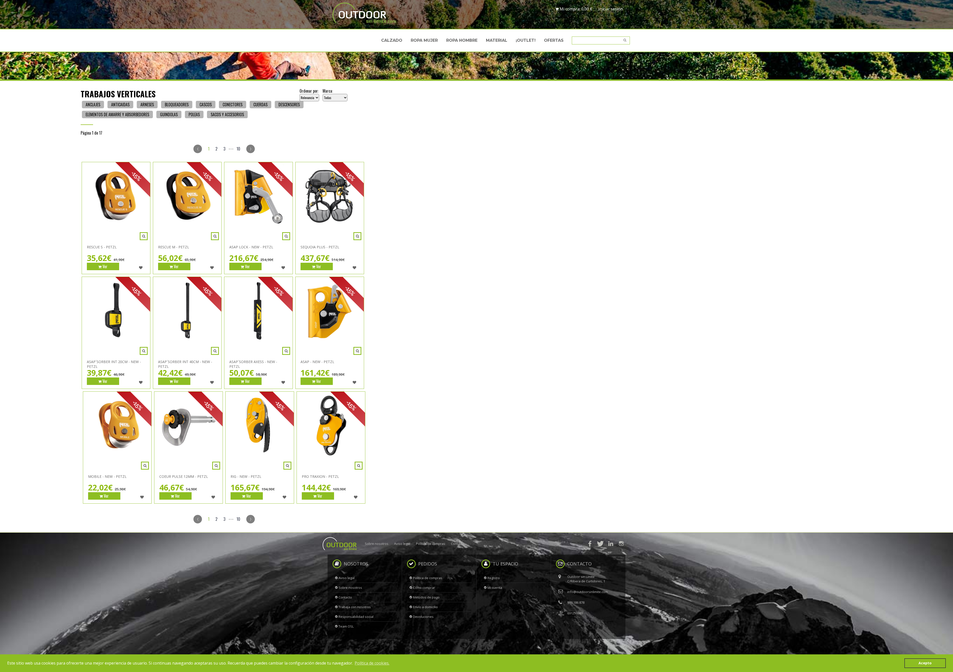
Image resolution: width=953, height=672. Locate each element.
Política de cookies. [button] (372, 663)
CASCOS (206, 105)
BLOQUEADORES (177, 105)
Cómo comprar (424, 587)
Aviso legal (402, 543)
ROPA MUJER (424, 40)
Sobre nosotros (376, 543)
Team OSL (346, 626)
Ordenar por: (309, 91)
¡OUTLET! (526, 40)
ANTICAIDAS (120, 105)
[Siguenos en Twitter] (600, 543)
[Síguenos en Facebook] (590, 543)
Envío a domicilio (425, 607)
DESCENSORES (289, 105)
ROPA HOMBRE (461, 40)
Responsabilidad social (356, 616)
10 (238, 149)
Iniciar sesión (610, 9)
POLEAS (194, 114)
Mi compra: (575, 9)
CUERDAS (260, 105)
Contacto (457, 543)
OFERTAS (554, 40)
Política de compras (430, 543)
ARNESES (147, 105)
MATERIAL (496, 40)
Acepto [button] (925, 663)
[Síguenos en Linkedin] (611, 543)
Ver (104, 266)
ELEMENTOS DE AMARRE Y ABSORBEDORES (117, 114)
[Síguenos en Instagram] (621, 543)
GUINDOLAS (169, 114)
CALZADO (391, 40)
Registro (493, 578)
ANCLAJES (93, 105)
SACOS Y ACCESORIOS (227, 114)
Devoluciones (423, 616)
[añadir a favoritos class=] (141, 268)
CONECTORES (232, 105)
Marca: (328, 91)
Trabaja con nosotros (355, 607)
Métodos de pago (426, 597)
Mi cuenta (494, 587)
